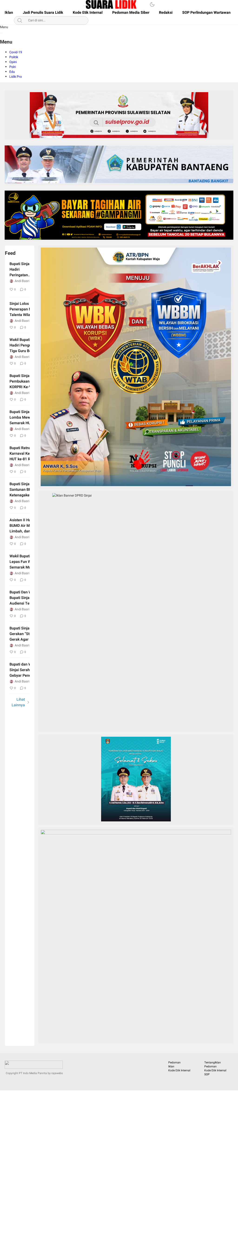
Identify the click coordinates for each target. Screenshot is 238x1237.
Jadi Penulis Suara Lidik (43, 12)
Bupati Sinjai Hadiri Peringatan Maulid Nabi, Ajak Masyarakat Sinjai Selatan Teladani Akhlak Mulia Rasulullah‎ (24, 269)
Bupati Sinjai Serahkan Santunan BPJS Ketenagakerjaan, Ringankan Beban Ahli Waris (28, 489)
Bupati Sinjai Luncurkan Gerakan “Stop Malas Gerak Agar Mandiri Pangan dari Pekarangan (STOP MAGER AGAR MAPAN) (29, 633)
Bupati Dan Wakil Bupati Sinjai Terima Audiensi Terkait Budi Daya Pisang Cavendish (29, 597)
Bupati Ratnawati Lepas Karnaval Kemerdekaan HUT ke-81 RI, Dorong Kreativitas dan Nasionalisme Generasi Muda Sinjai (29, 453)
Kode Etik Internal (87, 12)
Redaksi (165, 12)
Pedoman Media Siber (130, 12)
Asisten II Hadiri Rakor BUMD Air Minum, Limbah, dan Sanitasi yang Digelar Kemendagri (28, 525)
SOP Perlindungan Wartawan (206, 12)
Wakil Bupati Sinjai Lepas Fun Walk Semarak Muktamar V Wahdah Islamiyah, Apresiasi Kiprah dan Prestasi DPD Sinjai (28, 561)
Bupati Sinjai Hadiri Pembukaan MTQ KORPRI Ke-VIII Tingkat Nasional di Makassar (29, 381)
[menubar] (84, 5)
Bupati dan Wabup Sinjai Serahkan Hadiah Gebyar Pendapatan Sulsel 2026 (29, 670)
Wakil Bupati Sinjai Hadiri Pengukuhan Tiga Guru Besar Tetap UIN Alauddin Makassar (29, 345)
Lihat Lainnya (18, 702)
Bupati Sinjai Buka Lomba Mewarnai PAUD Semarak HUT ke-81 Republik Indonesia (29, 417)
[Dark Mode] (152, 4)
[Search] (139, 4)
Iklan (9, 12)
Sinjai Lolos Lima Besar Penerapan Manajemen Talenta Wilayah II (29, 309)
